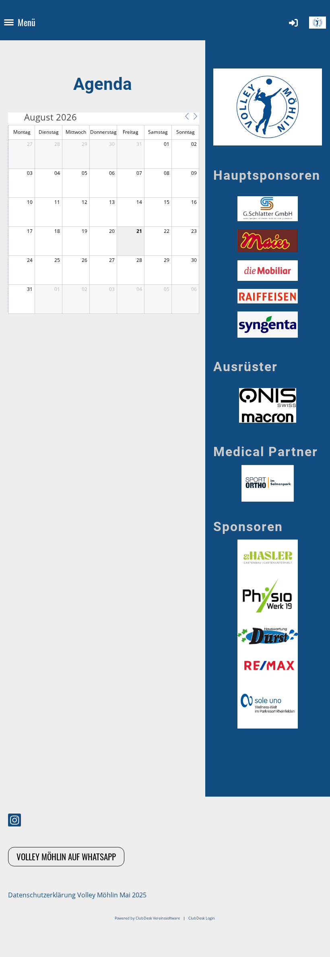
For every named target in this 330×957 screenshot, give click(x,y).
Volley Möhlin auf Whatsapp (66, 856)
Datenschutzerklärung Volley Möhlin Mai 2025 (77, 895)
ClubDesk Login (201, 918)
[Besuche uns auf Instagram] (14, 821)
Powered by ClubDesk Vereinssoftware (147, 918)
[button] (187, 116)
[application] (103, 213)
